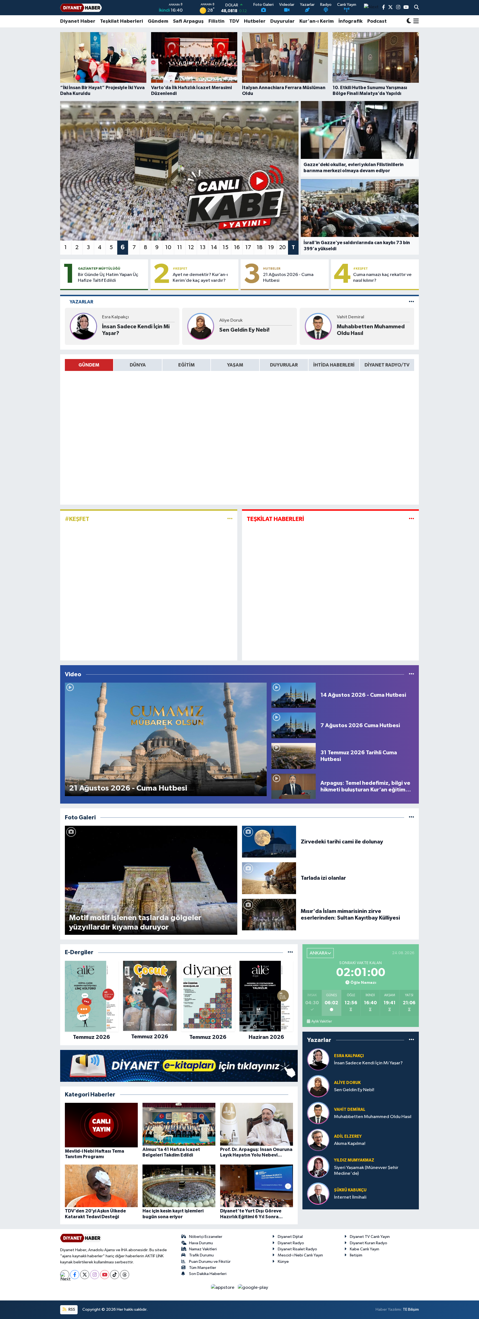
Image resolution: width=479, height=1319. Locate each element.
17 (248, 247)
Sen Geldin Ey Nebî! (244, 330)
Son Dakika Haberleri (207, 1274)
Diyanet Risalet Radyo (297, 1249)
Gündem (158, 21)
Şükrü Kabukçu (350, 1190)
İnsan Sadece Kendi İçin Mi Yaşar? (136, 330)
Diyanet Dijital (290, 1237)
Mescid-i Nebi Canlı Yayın (300, 1255)
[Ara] (416, 7)
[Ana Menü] (415, 21)
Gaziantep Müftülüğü (99, 268)
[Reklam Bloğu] (179, 1066)
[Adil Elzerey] (318, 1140)
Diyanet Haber (77, 21)
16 (237, 247)
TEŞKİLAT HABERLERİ (275, 519)
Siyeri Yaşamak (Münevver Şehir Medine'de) (366, 1170)
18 (260, 247)
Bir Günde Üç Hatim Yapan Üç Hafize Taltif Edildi (108, 277)
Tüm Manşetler (202, 1268)
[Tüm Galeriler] (411, 817)
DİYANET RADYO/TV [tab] (387, 365)
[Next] (64, 1274)
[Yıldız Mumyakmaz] (318, 1167)
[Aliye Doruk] (201, 326)
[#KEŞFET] (230, 519)
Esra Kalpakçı (115, 317)
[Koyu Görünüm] (409, 21)
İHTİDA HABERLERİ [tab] (334, 365)
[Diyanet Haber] (81, 8)
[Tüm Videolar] (411, 674)
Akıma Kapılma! (349, 1143)
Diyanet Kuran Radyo (368, 1243)
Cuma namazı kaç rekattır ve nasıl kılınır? (382, 277)
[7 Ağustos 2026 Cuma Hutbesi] (293, 725)
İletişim (356, 1255)
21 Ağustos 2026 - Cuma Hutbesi (288, 277)
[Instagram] (94, 1274)
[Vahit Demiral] (318, 326)
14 (214, 247)
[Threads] (124, 1274)
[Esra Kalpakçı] (83, 326)
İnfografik (350, 21)
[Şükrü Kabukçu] (318, 1193)
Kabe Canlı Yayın (364, 1249)
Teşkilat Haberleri (121, 21)
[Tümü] (290, 952)
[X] (84, 1274)
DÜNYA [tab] (138, 365)
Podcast (377, 21)
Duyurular (282, 21)
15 (225, 247)
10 (168, 247)
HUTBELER (272, 268)
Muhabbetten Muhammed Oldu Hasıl (371, 330)
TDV (234, 21)
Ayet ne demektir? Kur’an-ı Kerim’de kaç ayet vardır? (200, 277)
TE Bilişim (411, 1309)
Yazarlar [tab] (81, 302)
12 (191, 247)
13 (202, 247)
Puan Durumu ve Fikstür (210, 1261)
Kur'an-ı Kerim (316, 21)
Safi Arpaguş (188, 21)
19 (271, 247)
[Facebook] (74, 1274)
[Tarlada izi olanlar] (269, 878)
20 (282, 247)
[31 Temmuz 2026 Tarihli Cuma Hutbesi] (293, 755)
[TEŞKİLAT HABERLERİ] (411, 519)
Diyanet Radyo (291, 1243)
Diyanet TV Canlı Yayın (370, 1237)
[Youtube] (104, 1274)
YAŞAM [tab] (235, 365)
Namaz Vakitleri (203, 1249)
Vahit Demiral (350, 317)
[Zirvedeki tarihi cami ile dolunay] (269, 841)
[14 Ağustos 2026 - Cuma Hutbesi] (293, 695)
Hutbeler (255, 21)
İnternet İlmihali (350, 1197)
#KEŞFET (180, 268)
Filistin (216, 21)
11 (179, 247)
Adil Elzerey (348, 1136)
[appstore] (223, 1287)
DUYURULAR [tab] (284, 365)
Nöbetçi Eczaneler (205, 1237)
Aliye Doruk (231, 320)
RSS (71, 1309)
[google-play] (253, 1287)
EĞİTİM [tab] (186, 365)
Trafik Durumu (201, 1255)
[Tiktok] (114, 1274)
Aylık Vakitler (321, 1021)
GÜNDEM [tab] (88, 365)
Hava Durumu (201, 1243)
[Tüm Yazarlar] (411, 302)
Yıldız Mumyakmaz (354, 1160)
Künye (283, 1261)
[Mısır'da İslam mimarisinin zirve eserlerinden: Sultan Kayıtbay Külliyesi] (269, 914)
